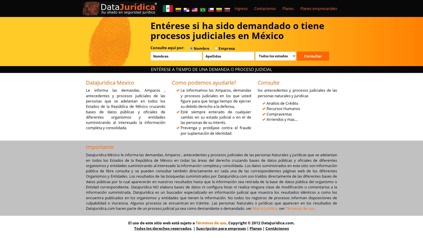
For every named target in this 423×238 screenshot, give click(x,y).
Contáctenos (277, 228)
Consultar (313, 56)
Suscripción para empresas (221, 228)
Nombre (201, 48)
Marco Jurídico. (265, 208)
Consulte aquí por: (167, 47)
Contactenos (265, 8)
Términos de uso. (300, 208)
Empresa (226, 48)
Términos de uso (211, 222)
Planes (288, 8)
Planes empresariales (318, 8)
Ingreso (241, 8)
